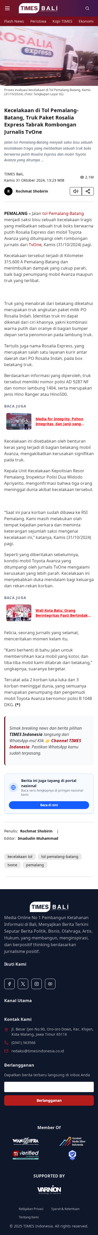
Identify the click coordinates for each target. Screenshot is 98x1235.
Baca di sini (49, 805)
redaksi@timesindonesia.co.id (37, 1050)
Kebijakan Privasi (31, 1209)
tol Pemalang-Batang (63, 213)
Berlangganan (49, 1100)
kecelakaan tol (20, 856)
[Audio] (76, 191)
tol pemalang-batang (59, 856)
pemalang (35, 864)
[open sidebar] (7, 8)
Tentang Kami (29, 1217)
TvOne (35, 244)
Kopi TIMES (62, 21)
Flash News (14, 21)
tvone (12, 864)
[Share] (88, 191)
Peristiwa (38, 21)
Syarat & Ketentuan (65, 1209)
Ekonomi (86, 21)
